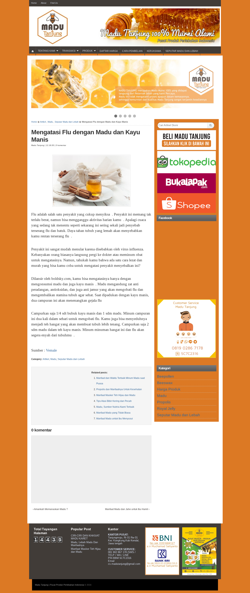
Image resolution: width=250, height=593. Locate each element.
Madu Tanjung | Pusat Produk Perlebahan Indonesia (59, 585)
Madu (50, 122)
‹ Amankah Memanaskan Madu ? (50, 509)
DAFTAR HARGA (109, 51)
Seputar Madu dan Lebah (67, 122)
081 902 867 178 (117, 552)
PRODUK (87, 50)
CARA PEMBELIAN (132, 51)
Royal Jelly (166, 409)
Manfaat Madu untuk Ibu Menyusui (114, 418)
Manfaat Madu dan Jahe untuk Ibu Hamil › (127, 509)
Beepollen (165, 376)
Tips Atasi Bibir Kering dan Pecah (114, 401)
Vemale (51, 350)
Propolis (164, 402)
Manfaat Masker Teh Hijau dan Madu (115, 395)
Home (34, 122)
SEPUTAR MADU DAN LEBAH (181, 51)
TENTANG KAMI (46, 50)
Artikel (43, 122)
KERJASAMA (154, 51)
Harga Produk (168, 389)
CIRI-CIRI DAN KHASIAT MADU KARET (85, 537)
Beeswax (165, 383)
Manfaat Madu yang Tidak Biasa (113, 412)
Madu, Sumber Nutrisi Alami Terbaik (115, 407)
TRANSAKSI (68, 50)
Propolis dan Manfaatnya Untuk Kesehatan (119, 389)
